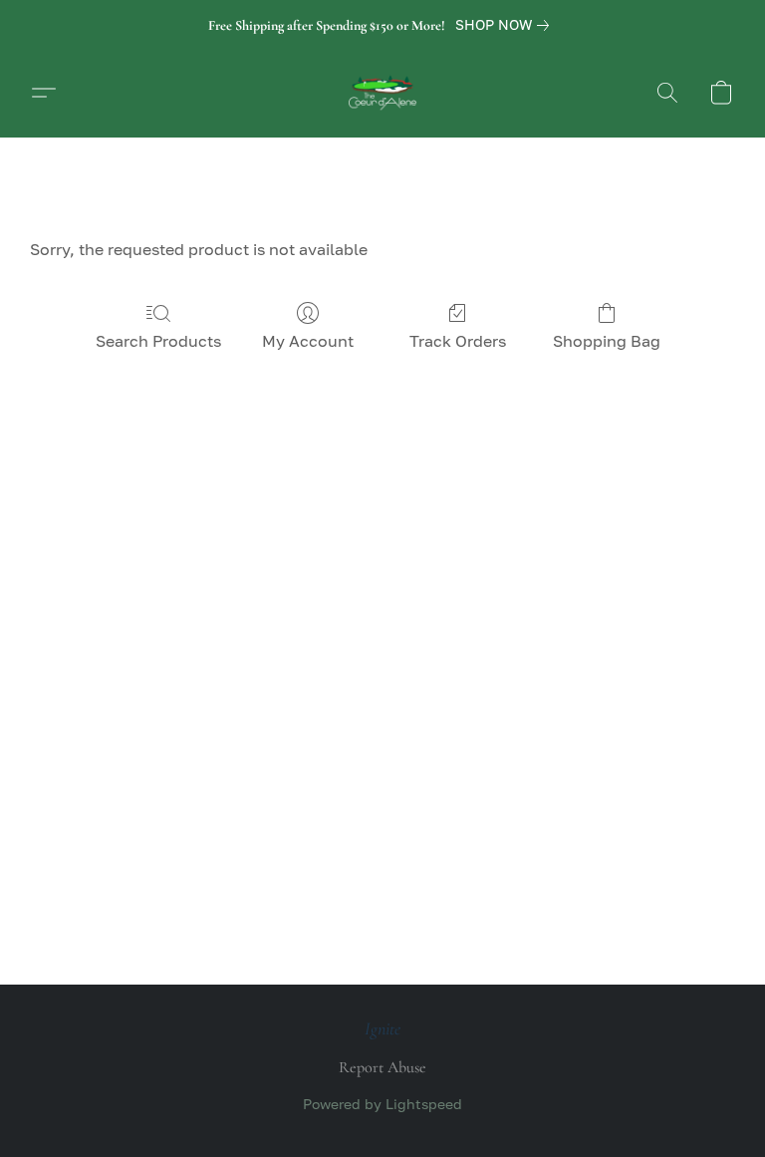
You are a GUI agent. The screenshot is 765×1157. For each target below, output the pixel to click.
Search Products (158, 341)
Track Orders (457, 341)
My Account (308, 341)
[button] (382, 93)
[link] (506, 25)
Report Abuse (382, 1067)
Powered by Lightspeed (382, 1103)
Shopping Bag (606, 341)
